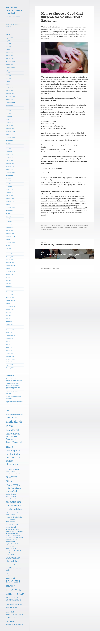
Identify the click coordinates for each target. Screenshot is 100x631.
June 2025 (8, 76)
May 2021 (8, 219)
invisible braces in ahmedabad (12, 554)
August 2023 (9, 140)
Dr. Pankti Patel (18, 537)
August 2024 (9, 105)
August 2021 (9, 210)
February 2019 (10, 292)
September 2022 (10, 172)
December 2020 (10, 233)
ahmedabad (10, 414)
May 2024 (8, 114)
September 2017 (10, 335)
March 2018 (9, 324)
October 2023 (9, 134)
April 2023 (9, 152)
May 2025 (8, 79)
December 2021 (10, 198)
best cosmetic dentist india (14, 421)
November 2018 (10, 301)
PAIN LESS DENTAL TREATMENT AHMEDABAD (65, 227)
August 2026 (9, 38)
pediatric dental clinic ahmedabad (14, 602)
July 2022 (8, 178)
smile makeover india (14, 614)
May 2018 (8, 318)
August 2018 (9, 309)
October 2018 (9, 303)
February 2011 (10, 368)
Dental (67, 226)
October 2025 (9, 64)
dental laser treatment (14, 531)
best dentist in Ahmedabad (11, 437)
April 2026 (9, 49)
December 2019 (10, 263)
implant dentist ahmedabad (11, 540)
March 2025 (9, 84)
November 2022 (10, 166)
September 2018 (10, 306)
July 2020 (8, 245)
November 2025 (10, 61)
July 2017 (8, 341)
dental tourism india (12, 534)
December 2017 (10, 330)
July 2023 (8, 143)
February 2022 (10, 192)
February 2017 (10, 353)
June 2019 (8, 280)
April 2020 (9, 251)
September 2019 (10, 271)
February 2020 (10, 257)
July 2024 (8, 108)
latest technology (65, 201)
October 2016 (9, 362)
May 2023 (8, 149)
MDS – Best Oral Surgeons (72, 196)
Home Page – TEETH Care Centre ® (13, 25)
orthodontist (10, 574)
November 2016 (10, 359)
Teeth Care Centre (57, 226)
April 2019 (9, 286)
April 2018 (9, 321)
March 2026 (9, 52)
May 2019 (8, 283)
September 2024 (10, 102)
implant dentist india (12, 544)
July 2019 (8, 277)
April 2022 (9, 187)
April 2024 (9, 117)
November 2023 (10, 131)
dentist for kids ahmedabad (13, 535)
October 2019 (9, 268)
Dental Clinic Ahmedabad (10, 520)
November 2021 (10, 201)
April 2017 (9, 347)
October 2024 (9, 99)
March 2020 (9, 254)
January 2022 (9, 195)
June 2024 (8, 111)
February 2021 (10, 228)
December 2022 (10, 163)
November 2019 (10, 265)
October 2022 (9, 169)
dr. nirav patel (10, 537)
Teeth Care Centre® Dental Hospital (14, 10)
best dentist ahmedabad (78, 226)
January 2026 (9, 55)
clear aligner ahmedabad (14, 499)
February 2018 (10, 327)
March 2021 (9, 225)
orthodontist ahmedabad (10, 577)
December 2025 (10, 58)
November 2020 (10, 236)
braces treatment (12, 467)
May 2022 (8, 184)
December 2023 (10, 128)
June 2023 (8, 146)
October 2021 (9, 204)
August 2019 (9, 274)
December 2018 (10, 298)
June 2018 (8, 315)
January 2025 (9, 90)
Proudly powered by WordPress (50, 268)
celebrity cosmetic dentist (13, 474)
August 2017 (9, 338)
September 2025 (10, 67)
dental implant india (12, 529)
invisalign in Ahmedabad (13, 551)
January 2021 (9, 230)
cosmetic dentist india (14, 517)
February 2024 (10, 122)
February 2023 (10, 157)
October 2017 (9, 333)
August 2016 (9, 365)
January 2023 (9, 160)
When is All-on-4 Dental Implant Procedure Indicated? (14, 380)
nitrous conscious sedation (55, 210)
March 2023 (9, 154)
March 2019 (9, 289)
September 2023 (10, 137)
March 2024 (9, 120)
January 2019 (9, 295)
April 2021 (9, 222)
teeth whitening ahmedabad (14, 624)
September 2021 (10, 207)
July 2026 (8, 41)
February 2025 (10, 87)
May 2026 (8, 47)
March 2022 (9, 190)
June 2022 (8, 181)
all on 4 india (18, 414)
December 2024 (10, 93)
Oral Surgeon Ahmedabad (13, 572)
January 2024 (9, 125)
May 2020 (8, 248)
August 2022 (9, 175)
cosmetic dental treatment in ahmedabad (14, 505)
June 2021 (8, 216)
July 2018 (8, 312)
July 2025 (8, 73)
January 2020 (9, 260)
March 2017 (9, 350)
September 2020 (10, 242)
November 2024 (10, 96)
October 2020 (9, 239)
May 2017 (8, 344)
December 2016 (10, 356)
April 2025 (9, 82)
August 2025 (9, 70)
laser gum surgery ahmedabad (11, 565)
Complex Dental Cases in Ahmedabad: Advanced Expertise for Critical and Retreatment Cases (13, 386)
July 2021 (8, 213)
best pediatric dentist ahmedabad (13, 461)
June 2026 (8, 44)
